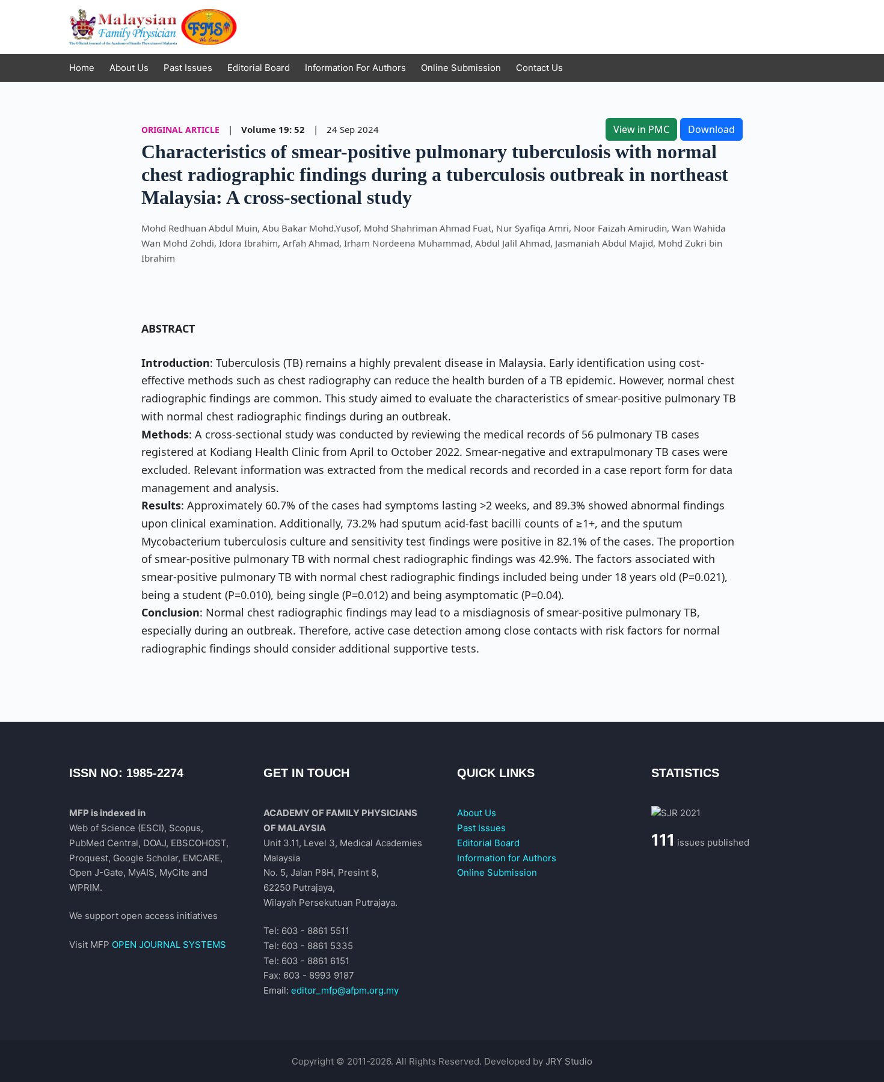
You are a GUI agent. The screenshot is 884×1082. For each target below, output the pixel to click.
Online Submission (497, 872)
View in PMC (641, 129)
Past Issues (481, 828)
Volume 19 (265, 129)
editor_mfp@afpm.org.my (345, 990)
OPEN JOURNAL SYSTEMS (169, 944)
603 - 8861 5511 (315, 930)
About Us (476, 813)
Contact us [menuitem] (539, 67)
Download (711, 129)
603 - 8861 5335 (317, 945)
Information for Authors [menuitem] (355, 67)
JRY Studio (568, 1061)
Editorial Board (488, 843)
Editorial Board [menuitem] (258, 67)
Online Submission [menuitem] (461, 67)
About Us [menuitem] (129, 67)
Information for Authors (506, 858)
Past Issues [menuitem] (188, 67)
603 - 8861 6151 (315, 961)
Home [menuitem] (81, 67)
